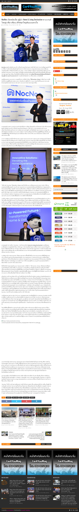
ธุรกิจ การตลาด (32, 14)
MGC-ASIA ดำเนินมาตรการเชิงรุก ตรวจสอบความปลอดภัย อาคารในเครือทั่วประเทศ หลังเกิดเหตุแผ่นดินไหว (9, 421)
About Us (65, 14)
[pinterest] (72, 1)
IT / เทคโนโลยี (41, 14)
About (5, 1)
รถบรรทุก (14, 14)
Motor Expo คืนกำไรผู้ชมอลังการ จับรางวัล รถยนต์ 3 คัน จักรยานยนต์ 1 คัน (69, 489)
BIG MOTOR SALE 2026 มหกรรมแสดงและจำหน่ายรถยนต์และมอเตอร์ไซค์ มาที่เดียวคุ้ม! (43, 497)
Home (2, 1)
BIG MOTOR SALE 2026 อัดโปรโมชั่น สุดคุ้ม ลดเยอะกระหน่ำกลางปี (43, 482)
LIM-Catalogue (57, 14)
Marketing (56, 153)
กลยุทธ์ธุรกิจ (9, 397)
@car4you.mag (59, 81)
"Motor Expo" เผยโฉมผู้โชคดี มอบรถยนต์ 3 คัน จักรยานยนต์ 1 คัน (68, 482)
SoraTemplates (10, 510)
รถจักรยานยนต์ (22, 14)
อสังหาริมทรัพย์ (25, 397)
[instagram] (70, 1)
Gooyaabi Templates (25, 510)
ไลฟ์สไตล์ (49, 14)
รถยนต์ (7, 14)
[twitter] (74, 1)
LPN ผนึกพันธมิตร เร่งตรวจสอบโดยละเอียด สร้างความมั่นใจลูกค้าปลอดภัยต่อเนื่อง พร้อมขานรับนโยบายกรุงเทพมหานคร (43, 421)
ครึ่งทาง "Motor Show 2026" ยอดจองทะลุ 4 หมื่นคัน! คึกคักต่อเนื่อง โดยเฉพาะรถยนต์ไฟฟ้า (17, 500)
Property (32, 397)
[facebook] (69, 1)
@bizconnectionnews (61, 93)
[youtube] (76, 1)
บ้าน (20, 397)
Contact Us (9, 1)
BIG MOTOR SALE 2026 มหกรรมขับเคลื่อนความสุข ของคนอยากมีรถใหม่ (43, 489)
